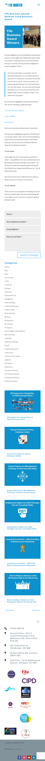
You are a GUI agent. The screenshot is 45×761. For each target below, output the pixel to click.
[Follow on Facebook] (19, 757)
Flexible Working (10, 303)
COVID (7, 281)
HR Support (8, 328)
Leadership (8, 338)
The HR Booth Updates (12, 374)
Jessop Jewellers (10, 116)
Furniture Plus (9, 122)
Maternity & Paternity (11, 342)
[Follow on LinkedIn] (34, 757)
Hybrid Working (10, 335)
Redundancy (9, 367)
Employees (8, 292)
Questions (8, 360)
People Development (11, 349)
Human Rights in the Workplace (15, 331)
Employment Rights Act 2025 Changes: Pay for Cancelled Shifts (22, 528)
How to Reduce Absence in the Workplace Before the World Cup (21, 601)
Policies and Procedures (12, 356)
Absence (7, 267)
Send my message (29, 254)
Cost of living (9, 278)
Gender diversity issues (12, 306)
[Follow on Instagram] (24, 757)
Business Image (17, 749)
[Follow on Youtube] (29, 757)
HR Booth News (10, 313)
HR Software (9, 324)
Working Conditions (11, 381)
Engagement (9, 299)
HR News (7, 317)
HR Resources (9, 320)
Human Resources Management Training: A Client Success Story (21, 491)
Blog (6, 270)
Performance (9, 353)
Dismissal (8, 288)
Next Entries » (36, 610)
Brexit (6, 274)
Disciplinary (8, 285)
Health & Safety (9, 310)
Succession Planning (11, 370)
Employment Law (10, 295)
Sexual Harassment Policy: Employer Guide (19, 455)
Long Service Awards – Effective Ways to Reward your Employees (21, 564)
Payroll (7, 345)
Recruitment (8, 363)
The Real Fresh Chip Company (14, 110)
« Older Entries (9, 610)
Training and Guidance (12, 378)
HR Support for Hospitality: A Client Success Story (20, 418)
